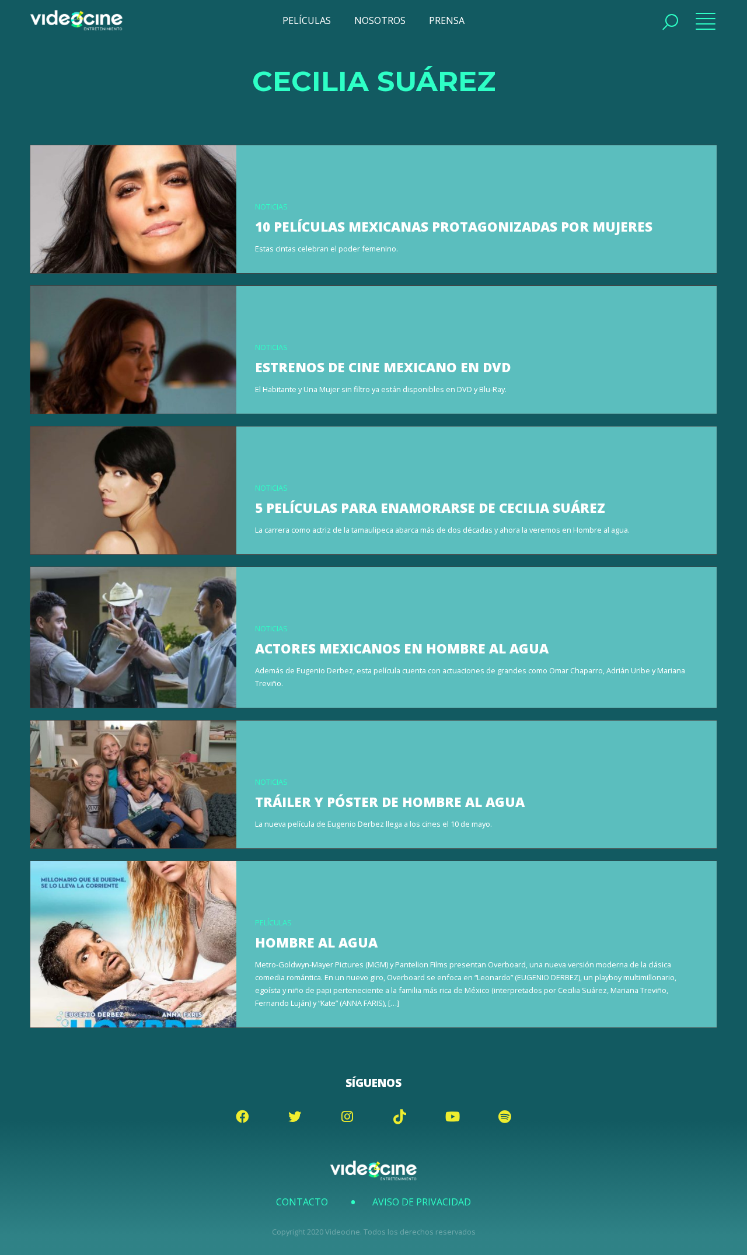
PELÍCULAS (306, 20)
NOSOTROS (380, 20)
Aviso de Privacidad (421, 1201)
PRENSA (447, 20)
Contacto (302, 1201)
